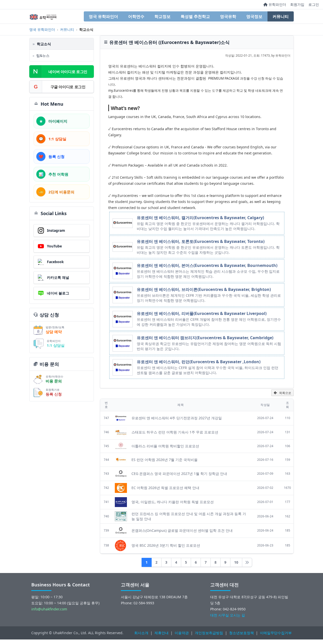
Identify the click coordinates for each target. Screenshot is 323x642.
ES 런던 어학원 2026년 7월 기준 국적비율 (164, 459)
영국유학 (228, 16)
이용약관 (182, 632)
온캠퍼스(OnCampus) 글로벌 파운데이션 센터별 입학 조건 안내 (182, 530)
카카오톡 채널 (58, 277)
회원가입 (297, 4)
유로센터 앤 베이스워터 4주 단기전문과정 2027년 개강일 (176, 418)
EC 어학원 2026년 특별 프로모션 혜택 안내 (165, 487)
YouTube (54, 246)
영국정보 (254, 16)
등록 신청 (54, 394)
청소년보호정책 (241, 632)
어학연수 (136, 16)
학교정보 (162, 16)
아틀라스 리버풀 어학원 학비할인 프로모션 (165, 446)
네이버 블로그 (58, 293)
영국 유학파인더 (103, 16)
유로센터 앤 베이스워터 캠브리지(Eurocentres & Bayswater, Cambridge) (205, 337)
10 (236, 562)
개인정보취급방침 (209, 632)
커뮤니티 (281, 16)
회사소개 (141, 632)
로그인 (313, 4)
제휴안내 (161, 632)
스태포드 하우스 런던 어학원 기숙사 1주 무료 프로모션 (174, 432)
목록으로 (285, 393)
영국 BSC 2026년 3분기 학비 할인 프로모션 (165, 545)
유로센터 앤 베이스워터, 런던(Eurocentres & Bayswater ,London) (198, 361)
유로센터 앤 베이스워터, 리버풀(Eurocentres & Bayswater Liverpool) (201, 313)
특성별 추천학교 (195, 16)
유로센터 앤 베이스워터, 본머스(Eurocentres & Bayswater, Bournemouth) (207, 265)
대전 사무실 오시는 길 (227, 615)
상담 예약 (54, 331)
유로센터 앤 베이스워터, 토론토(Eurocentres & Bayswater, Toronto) (200, 241)
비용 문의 (54, 380)
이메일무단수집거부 (276, 632)
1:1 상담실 (56, 345)
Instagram (56, 230)
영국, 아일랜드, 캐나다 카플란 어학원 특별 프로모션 (172, 501)
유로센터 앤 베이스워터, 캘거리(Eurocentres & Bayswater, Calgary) (200, 217)
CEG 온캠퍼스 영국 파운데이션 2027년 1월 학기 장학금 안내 (179, 473)
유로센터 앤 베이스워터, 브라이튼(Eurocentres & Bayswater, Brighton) (204, 289)
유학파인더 (276, 4)
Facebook (55, 261)
